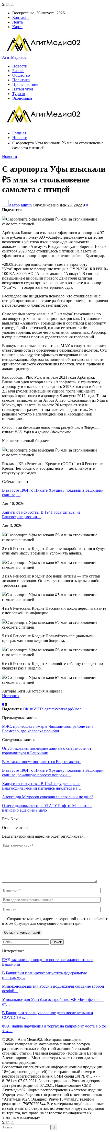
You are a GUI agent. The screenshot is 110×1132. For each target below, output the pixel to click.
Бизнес (18, 70)
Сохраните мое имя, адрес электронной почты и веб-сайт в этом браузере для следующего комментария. (54, 921)
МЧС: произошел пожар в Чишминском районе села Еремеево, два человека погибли (47, 728)
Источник (10, 696)
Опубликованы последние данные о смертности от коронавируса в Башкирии (46, 750)
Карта (17, 27)
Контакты (20, 17)
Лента (17, 22)
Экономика (22, 98)
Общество (21, 75)
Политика (21, 80)
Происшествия (25, 84)
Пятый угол (22, 89)
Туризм (18, 93)
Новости (19, 66)
